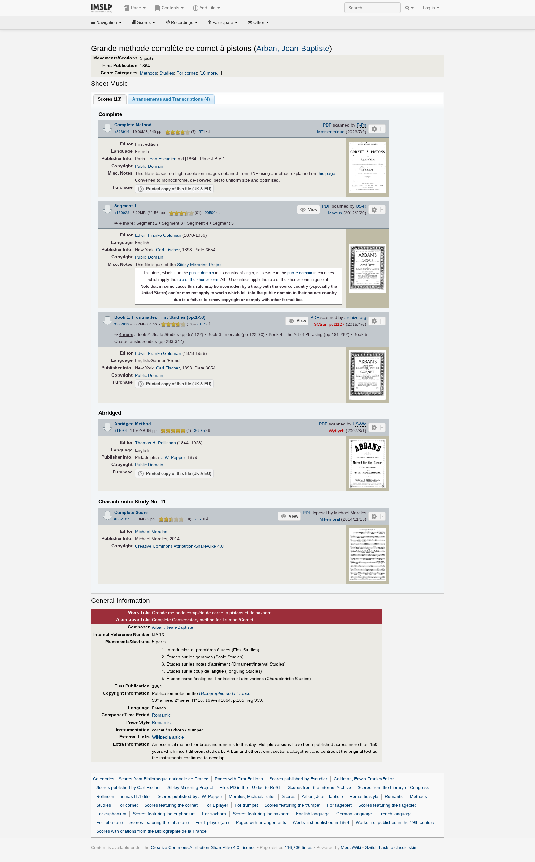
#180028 (121, 213)
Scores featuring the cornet (171, 805)
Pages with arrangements (261, 822)
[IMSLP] (103, 7)
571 (202, 132)
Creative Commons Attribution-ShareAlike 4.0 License (203, 847)
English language (313, 813)
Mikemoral (330, 519)
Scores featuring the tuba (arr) (159, 822)
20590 (210, 213)
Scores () (110, 99)
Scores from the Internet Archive (319, 787)
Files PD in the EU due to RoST (250, 787)
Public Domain (149, 166)
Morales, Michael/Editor (252, 796)
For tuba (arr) (109, 822)
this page (326, 173)
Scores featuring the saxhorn (261, 813)
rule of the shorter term (197, 279)
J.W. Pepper (173, 457)
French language (395, 813)
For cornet (186, 73)
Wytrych (337, 430)
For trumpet (246, 805)
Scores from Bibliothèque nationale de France (163, 778)
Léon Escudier (161, 158)
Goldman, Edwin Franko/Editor (364, 778)
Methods (148, 73)
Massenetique (331, 131)
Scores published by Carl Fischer (128, 787)
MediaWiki (351, 847)
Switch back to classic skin (390, 847)
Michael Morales (151, 531)
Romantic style (364, 796)
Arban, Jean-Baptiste (292, 48)
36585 (199, 431)
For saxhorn (214, 813)
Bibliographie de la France (224, 693)
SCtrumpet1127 (329, 324)
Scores (288, 796)
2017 (201, 324)
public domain (201, 272)
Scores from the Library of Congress (393, 787)
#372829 (121, 324)
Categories (103, 778)
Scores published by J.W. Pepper (190, 796)
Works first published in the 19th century (395, 822)
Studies (166, 73)
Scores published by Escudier (298, 778)
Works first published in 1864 (321, 822)
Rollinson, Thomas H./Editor (123, 796)
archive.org (355, 317)
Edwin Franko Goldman (158, 235)
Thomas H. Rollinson (155, 442)
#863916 (121, 132)
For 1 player (216, 805)
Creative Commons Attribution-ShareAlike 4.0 (179, 546)
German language (354, 813)
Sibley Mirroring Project (200, 264)
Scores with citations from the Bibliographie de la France (151, 831)
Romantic (161, 715)
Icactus (335, 212)
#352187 (121, 519)
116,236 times (298, 847)
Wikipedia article (168, 737)
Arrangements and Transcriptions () (171, 99)
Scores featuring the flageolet (387, 805)
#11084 (120, 431)
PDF (327, 125)
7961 (198, 519)
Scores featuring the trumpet (292, 805)
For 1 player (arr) (212, 822)
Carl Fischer (168, 249)
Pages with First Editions (239, 778)
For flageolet (339, 805)
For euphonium (111, 813)
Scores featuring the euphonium (164, 813)
